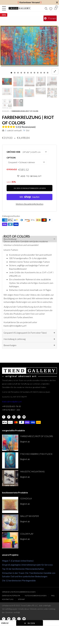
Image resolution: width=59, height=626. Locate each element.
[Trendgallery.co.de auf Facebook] (3, 417)
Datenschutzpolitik (11, 596)
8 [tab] (34, 72)
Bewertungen (10, 345)
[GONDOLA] (10, 505)
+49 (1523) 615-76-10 (11, 406)
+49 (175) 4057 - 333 (11, 410)
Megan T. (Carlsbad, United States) (17, 560)
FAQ (52, 596)
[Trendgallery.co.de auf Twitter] (8, 417)
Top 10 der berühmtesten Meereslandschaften (23, 569)
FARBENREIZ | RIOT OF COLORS (36, 436)
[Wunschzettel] (50, 8)
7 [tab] (31, 72)
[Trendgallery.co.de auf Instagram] (19, 417)
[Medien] (55, 71)
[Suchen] (46, 8)
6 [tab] (28, 72)
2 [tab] (14, 72)
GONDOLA (26, 498)
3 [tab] (18, 72)
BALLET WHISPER (29, 516)
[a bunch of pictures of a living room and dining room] (52, 93)
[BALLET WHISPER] (10, 522)
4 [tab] (21, 72)
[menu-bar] (4, 8)
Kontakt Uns (7, 599)
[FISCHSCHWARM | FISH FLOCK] (10, 460)
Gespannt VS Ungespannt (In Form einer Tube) (25, 332)
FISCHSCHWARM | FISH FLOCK (36, 454)
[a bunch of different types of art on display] (7, 104)
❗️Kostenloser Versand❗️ (29, 2)
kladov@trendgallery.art (12, 401)
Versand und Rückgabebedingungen (19, 592)
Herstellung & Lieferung (15, 339)
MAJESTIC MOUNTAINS (32, 471)
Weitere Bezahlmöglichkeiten (29, 204)
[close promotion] (57, 2)
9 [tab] (37, 72)
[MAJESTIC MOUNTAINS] (10, 478)
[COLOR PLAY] (10, 540)
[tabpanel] (29, 45)
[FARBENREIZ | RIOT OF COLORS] (10, 443)
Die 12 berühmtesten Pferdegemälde (19, 580)
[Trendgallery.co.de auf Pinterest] (14, 417)
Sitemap (21, 599)
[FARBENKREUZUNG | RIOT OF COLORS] (29, 45)
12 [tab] (47, 72)
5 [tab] (24, 72)
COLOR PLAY (26, 533)
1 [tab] (11, 72)
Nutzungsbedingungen (36, 596)
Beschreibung (10, 239)
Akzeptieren (46, 622)
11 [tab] (44, 72)
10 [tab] (41, 72)
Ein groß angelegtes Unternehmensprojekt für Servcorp (27, 564)
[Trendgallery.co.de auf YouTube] (24, 417)
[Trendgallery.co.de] (19, 8)
